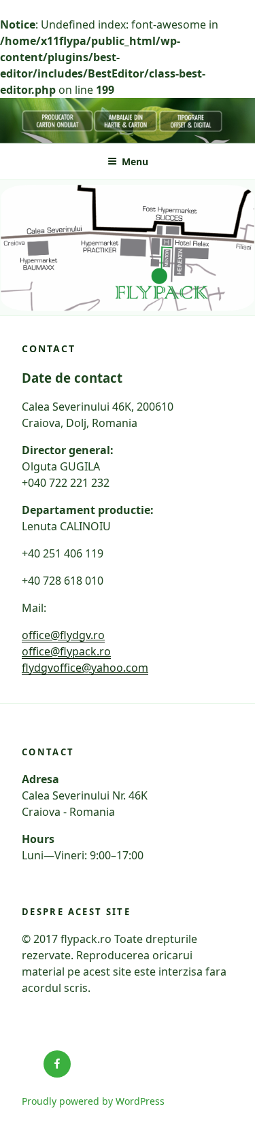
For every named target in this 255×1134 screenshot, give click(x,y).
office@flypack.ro (66, 651)
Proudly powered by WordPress (93, 1101)
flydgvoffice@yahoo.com (85, 667)
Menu (135, 161)
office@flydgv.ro (63, 635)
